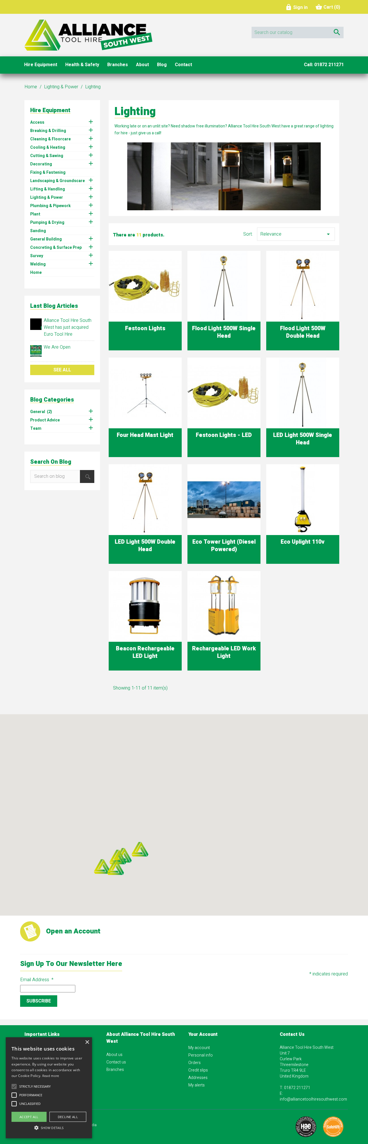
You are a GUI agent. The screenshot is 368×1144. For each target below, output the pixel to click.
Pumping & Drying (47, 223)
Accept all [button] (29, 1117)
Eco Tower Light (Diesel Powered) (224, 545)
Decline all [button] (68, 1117)
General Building (46, 239)
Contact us (116, 1062)
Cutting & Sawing (46, 156)
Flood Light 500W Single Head (224, 332)
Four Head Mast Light (145, 435)
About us (114, 1055)
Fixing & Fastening (48, 172)
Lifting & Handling (47, 189)
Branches (115, 1070)
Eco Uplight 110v (303, 542)
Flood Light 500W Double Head (302, 332)
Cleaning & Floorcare (50, 139)
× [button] (87, 1042)
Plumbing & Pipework (50, 206)
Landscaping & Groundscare (57, 181)
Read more (50, 1076)
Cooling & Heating (47, 147)
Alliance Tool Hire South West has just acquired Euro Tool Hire (67, 327)
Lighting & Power (46, 197)
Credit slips (198, 1070)
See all (62, 369)
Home (36, 273)
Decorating (41, 164)
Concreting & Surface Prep (56, 248)
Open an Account (73, 931)
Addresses (198, 1078)
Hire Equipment (50, 110)
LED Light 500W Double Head (145, 545)
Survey (36, 256)
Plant (35, 214)
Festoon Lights (145, 328)
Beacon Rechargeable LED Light (145, 652)
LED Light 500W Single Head (302, 439)
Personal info (200, 1055)
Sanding (38, 231)
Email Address (36, 980)
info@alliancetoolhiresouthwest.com (313, 1099)
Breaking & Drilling (48, 131)
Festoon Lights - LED (224, 435)
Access (37, 122)
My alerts (196, 1085)
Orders (194, 1063)
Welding (38, 264)
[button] (102, 866)
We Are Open (57, 347)
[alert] (49, 1087)
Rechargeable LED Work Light (224, 652)
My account (199, 1048)
